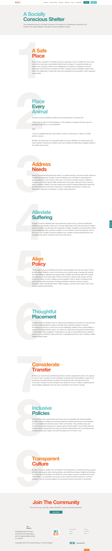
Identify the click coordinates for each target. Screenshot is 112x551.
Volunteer (46, 2)
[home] (17, 2)
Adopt (86, 2)
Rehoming (61, 2)
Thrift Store (67, 2)
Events (72, 2)
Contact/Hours (79, 2)
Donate (93, 2)
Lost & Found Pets (53, 2)
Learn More (56, 512)
